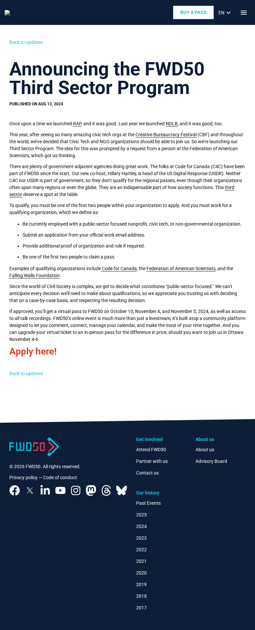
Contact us (147, 472)
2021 (141, 561)
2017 (141, 607)
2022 (141, 549)
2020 (141, 573)
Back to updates (26, 42)
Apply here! (33, 351)
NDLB (172, 123)
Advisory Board (211, 461)
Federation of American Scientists (180, 268)
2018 (141, 596)
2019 (141, 584)
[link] (225, 13)
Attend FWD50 (151, 449)
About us (205, 449)
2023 (141, 538)
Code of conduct (60, 477)
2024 (141, 526)
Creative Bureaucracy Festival (166, 134)
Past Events (148, 503)
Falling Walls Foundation (34, 275)
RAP (77, 123)
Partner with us (152, 461)
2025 (141, 514)
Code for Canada (119, 268)
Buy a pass (193, 12)
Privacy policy (23, 477)
